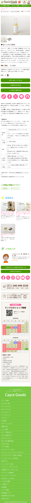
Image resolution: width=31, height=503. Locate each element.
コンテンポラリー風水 (7, 464)
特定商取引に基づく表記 (8, 495)
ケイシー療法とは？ (7, 432)
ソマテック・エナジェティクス (10, 467)
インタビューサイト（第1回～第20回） (12, 455)
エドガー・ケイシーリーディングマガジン (13, 452)
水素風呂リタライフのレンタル (10, 469)
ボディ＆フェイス (6, 409)
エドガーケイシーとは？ (8, 449)
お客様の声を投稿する (15, 271)
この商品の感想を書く (15, 90)
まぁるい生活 (5, 443)
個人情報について (6, 493)
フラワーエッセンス (7, 423)
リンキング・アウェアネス (9, 475)
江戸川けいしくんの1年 (8, 478)
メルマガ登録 (5, 446)
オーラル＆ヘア (6, 412)
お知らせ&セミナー (25, 5)
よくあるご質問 (6, 481)
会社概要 (4, 487)
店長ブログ (5, 461)
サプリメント (15, 188)
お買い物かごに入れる (15, 80)
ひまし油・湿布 (6, 403)
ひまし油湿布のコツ (7, 435)
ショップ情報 (5, 490)
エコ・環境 (5, 429)
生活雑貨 (4, 420)
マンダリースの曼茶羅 (7, 472)
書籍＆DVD (5, 426)
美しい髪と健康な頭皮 (7, 441)
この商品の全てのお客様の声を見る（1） (15, 267)
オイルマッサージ (6, 438)
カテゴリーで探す (15, 5)
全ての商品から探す (5, 5)
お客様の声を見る (15, 85)
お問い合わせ (5, 498)
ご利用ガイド (5, 484)
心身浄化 (5, 188)
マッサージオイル (6, 406)
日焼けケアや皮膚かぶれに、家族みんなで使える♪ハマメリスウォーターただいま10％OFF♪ (15, 8)
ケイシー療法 (5, 400)
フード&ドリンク (6, 415)
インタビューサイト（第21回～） (10, 458)
